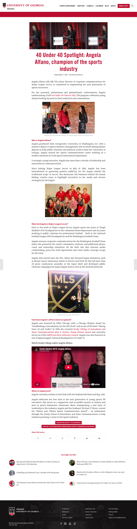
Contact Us (88, 514)
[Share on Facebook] (38, 438)
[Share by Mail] (99, 438)
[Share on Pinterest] (75, 438)
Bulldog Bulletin (113, 512)
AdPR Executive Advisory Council (62, 335)
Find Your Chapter (67, 517)
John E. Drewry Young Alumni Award (73, 332)
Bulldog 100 (65, 512)
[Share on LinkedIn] (87, 438)
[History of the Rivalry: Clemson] (1, 264)
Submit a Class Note (91, 512)
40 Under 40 (65, 509)
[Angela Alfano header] (68, 35)
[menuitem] (67, 6)
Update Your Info (90, 509)
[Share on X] (50, 438)
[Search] (132, 6)
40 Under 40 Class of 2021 (64, 95)
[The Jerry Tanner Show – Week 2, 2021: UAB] (135, 264)
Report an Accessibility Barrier (117, 517)
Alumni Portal (89, 517)
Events (64, 514)
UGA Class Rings (113, 509)
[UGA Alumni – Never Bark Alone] (23, 6)
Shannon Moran (77, 75)
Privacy (111, 514)
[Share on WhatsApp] (62, 438)
